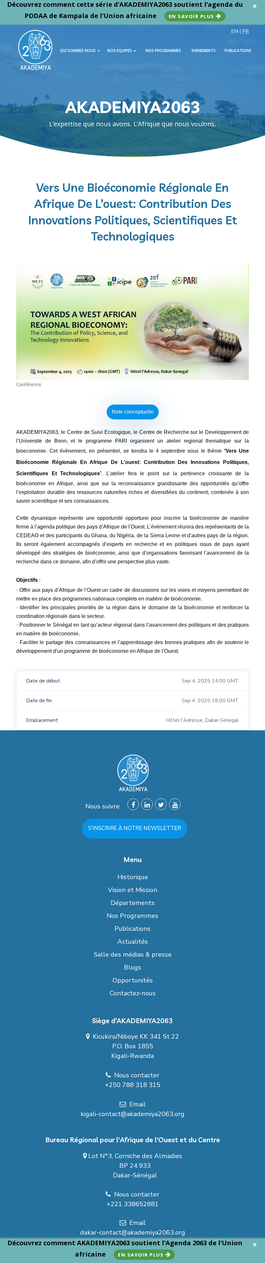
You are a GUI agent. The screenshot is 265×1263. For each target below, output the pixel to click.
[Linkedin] (147, 804)
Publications (132, 928)
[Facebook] (133, 804)
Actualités (132, 941)
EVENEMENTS (204, 50)
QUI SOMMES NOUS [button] (78, 50)
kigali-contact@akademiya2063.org (132, 1114)
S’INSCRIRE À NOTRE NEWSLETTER (134, 828)
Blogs (132, 967)
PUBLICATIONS (238, 50)
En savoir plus (192, 16)
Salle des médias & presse (133, 954)
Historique (132, 877)
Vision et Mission (132, 890)
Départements (133, 902)
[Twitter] (161, 804)
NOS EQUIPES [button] (120, 50)
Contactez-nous (133, 993)
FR (245, 31)
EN (234, 31)
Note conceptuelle (133, 412)
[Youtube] (175, 804)
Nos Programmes (132, 915)
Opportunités (132, 980)
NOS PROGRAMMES (163, 50)
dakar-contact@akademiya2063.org (132, 1232)
